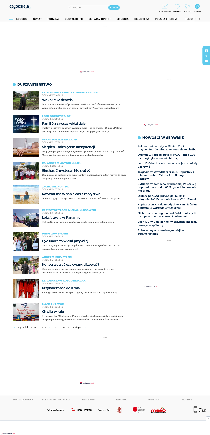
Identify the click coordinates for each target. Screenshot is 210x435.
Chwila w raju (53, 311)
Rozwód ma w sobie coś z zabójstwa (71, 194)
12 (59, 327)
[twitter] (206, 56)
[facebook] (206, 51)
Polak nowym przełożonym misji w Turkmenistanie (161, 231)
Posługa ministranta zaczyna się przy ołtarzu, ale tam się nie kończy (80, 292)
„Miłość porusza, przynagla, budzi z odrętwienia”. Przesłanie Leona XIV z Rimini (167, 197)
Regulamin (88, 399)
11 (54, 327)
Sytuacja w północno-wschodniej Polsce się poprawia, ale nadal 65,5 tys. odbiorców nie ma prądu (167, 187)
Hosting (187, 399)
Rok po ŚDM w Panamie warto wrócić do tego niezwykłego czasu (78, 221)
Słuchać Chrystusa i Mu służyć (66, 170)
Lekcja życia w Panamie (61, 217)
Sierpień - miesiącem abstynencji (68, 147)
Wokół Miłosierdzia (57, 100)
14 (69, 327)
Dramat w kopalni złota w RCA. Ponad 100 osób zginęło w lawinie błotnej (166, 156)
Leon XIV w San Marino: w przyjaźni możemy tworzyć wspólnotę (167, 223)
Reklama (121, 399)
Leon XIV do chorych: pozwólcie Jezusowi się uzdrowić (167, 164)
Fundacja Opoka (23, 399)
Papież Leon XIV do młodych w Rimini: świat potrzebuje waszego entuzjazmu (167, 206)
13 (64, 327)
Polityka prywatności (56, 399)
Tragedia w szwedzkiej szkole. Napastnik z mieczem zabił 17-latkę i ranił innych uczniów (166, 175)
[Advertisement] (105, 49)
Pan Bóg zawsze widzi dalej (64, 123)
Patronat (154, 399)
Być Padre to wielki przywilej (65, 241)
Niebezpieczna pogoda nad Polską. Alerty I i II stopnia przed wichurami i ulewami (167, 214)
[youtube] (206, 61)
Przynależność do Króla (61, 288)
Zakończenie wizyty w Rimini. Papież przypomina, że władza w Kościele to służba (167, 147)
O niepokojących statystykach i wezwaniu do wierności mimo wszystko (81, 198)
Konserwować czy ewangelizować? (70, 264)
